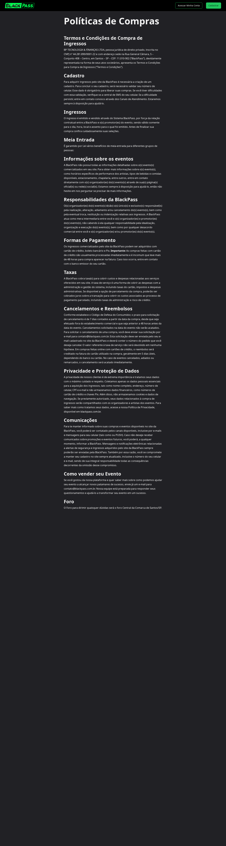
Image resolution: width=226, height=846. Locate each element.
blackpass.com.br (91, 411)
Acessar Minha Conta (189, 5)
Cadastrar (213, 5)
